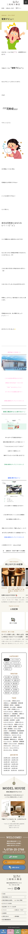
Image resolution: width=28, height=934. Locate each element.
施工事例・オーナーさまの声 (9, 906)
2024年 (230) (7, 760)
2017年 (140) (14, 766)
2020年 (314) (7, 764)
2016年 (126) (7, 768)
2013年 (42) (14, 770)
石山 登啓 (7, 677)
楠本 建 (14, 686)
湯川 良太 (7, 686)
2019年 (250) (14, 764)
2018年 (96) (7, 766)
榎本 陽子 (7, 693)
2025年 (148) (14, 757)
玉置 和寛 (7, 689)
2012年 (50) (21, 770)
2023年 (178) (14, 760)
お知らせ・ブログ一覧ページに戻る (15, 551)
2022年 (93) (7, 762)
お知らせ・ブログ (10, 8)
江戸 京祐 (7, 683)
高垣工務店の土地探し (7, 900)
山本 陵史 (15, 689)
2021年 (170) (14, 762)
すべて (6, 659)
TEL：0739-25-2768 (14, 885)
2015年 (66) (14, 768)
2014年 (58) (7, 770)
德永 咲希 (15, 683)
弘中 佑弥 (15, 693)
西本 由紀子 (8, 680)
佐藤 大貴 (16, 680)
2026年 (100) (7, 757)
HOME (2, 8)
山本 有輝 (15, 677)
